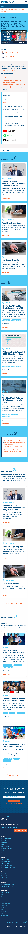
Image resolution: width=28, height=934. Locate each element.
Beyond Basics (6, 320)
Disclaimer (3, 921)
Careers (3, 913)
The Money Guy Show (11, 9)
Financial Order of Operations (8, 884)
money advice (16, 101)
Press (2, 909)
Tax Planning (4, 850)
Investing (5, 713)
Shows (3, 857)
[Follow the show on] (14, 131)
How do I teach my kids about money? (12, 450)
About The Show (5, 903)
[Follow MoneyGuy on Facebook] (14, 827)
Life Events (14, 414)
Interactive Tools (5, 894)
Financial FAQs (5, 876)
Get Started (6, 198)
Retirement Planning (8, 667)
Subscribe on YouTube (8, 88)
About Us (3, 901)
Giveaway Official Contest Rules (23, 922)
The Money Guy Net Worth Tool (9, 886)
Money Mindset (17, 665)
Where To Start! (5, 892)
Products (3, 882)
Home (2, 9)
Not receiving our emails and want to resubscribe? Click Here (14, 804)
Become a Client (20, 831)
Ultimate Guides (5, 878)
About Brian (4, 905)
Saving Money (6, 416)
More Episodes (14, 775)
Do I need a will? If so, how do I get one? (13, 440)
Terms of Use (12, 922)
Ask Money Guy (5, 863)
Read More (5, 327)
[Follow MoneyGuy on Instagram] (5, 827)
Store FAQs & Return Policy (16, 922)
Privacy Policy (8, 921)
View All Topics (5, 852)
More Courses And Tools (14, 603)
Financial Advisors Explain (8, 867)
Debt (2, 844)
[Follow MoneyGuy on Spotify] (11, 827)
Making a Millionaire (6, 861)
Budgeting (4, 842)
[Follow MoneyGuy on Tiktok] (8, 827)
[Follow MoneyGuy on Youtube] (3, 827)
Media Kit (3, 911)
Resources (4, 890)
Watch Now (6, 674)
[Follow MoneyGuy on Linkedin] (19, 827)
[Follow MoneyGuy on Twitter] (17, 827)
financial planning (7, 101)
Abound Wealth (5, 915)
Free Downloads (5, 896)
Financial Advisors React (7, 865)
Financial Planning (7, 97)
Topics (3, 836)
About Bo (3, 907)
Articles (3, 871)
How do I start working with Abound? (12, 451)
